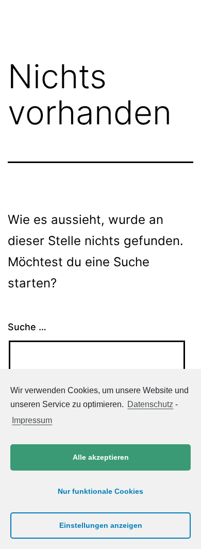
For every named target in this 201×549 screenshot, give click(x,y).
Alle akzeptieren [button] (101, 457)
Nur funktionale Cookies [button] (100, 491)
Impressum (32, 420)
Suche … (27, 326)
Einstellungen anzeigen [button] (100, 525)
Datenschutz (150, 404)
